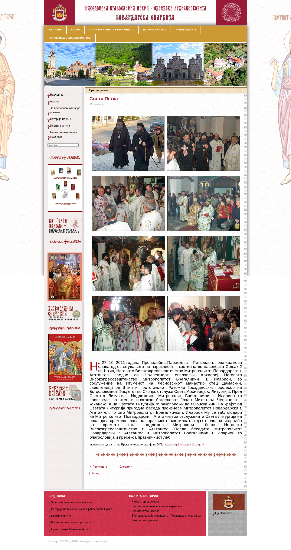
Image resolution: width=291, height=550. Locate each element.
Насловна (56, 94)
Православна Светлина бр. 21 (70, 529)
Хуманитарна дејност (145, 501)
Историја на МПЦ (61, 119)
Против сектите (60, 125)
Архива (54, 101)
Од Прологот (223, 513)
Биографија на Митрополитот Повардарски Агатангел (166, 515)
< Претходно (98, 466)
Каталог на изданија (145, 520)
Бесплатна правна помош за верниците (157, 506)
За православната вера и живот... (65, 110)
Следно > (126, 466)
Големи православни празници (63, 134)
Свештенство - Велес (145, 511)
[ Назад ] (94, 473)
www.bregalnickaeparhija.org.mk (185, 444)
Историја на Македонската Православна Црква (81, 509)
